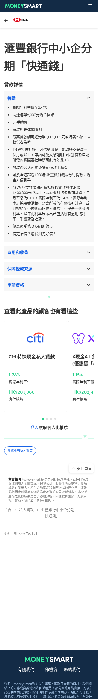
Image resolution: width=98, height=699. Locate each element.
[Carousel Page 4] (55, 419)
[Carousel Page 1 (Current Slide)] (43, 419)
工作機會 (49, 669)
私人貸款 (26, 509)
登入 (34, 427)
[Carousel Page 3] (51, 419)
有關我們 (26, 669)
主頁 (7, 509)
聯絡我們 (72, 669)
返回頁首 (84, 468)
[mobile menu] (90, 6)
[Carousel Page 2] (47, 419)
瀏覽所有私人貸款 (20, 450)
